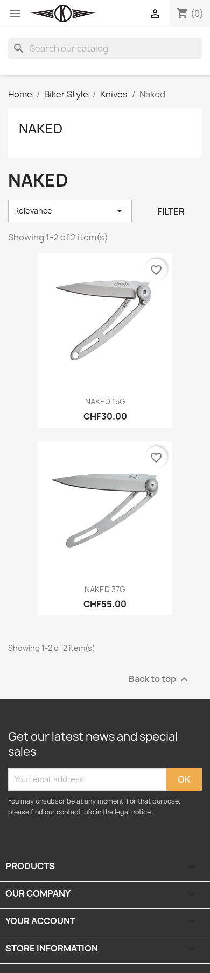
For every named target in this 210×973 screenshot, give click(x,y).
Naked (40, 128)
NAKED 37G (105, 589)
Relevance (70, 210)
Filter (171, 211)
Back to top (160, 679)
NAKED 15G (105, 401)
